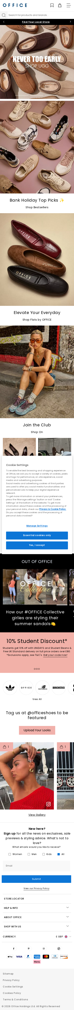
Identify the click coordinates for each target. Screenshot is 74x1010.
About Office (12, 917)
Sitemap (8, 973)
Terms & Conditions (15, 999)
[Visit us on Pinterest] (29, 948)
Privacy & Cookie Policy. (52, 509)
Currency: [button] (33, 936)
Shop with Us (12, 926)
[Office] (15, 5)
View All (37, 699)
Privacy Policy (11, 980)
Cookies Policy (12, 993)
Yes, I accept (37, 545)
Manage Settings (37, 525)
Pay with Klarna (36, 21)
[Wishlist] (50, 5)
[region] (37, 505)
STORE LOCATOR (14, 898)
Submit (36, 879)
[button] (27, 776)
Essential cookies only (37, 535)
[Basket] (57, 5)
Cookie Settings (13, 986)
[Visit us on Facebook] (14, 948)
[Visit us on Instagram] (44, 948)
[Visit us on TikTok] (59, 948)
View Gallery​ (37, 815)
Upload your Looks (37, 730)
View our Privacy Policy (37, 888)
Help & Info (11, 908)
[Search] (4, 15)
